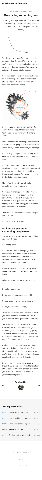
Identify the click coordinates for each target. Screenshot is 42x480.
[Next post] (38, 385)
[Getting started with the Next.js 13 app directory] (21, 435)
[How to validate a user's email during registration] (21, 418)
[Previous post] (3, 385)
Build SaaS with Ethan (14, 3)
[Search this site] (34, 3)
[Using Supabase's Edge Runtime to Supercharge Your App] (21, 424)
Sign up (21, 459)
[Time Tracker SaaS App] (21, 412)
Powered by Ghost (21, 466)
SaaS (30, 11)
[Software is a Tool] (21, 429)
